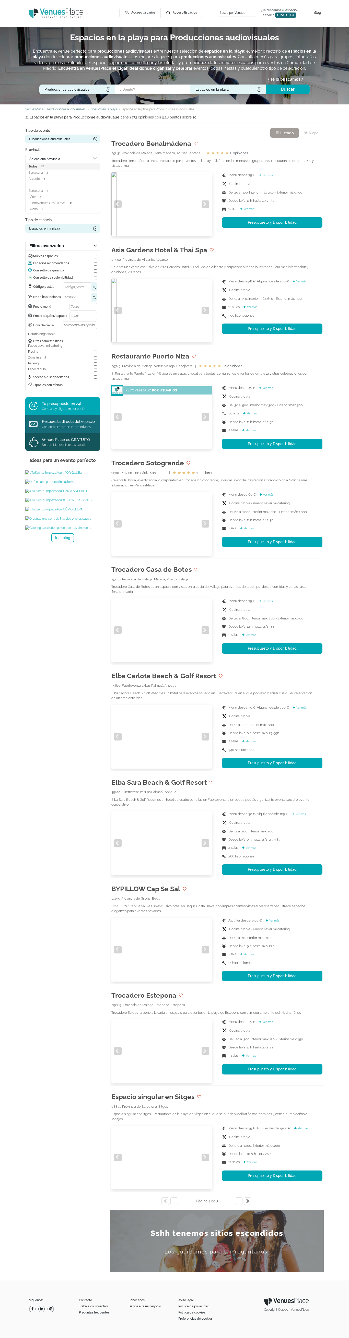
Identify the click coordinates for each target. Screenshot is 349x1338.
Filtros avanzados (46, 245)
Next (205, 204)
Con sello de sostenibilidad (53, 277)
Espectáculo (37, 369)
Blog (317, 12)
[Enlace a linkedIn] (42, 1309)
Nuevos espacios (45, 256)
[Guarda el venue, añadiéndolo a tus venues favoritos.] (195, 143)
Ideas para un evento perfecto (63, 460)
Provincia (33, 150)
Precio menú (42, 306)
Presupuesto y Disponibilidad (272, 222)
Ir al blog (62, 538)
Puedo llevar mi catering (45, 346)
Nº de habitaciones (47, 297)
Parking (33, 363)
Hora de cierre (43, 325)
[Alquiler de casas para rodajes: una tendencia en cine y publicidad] (62, 472)
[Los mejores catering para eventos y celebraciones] (62, 527)
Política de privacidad (194, 1306)
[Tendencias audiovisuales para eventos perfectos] (62, 509)
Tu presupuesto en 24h (62, 403)
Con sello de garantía (48, 270)
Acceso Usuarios (143, 12)
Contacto (85, 1300)
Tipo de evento (37, 130)
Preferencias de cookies (195, 1318)
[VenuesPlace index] (56, 13)
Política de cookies (191, 1312)
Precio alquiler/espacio (50, 316)
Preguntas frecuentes (94, 1312)
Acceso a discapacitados (50, 377)
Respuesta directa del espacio (68, 421)
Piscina (33, 351)
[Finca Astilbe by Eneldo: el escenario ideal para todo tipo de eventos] (62, 491)
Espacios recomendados (51, 263)
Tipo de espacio (38, 220)
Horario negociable (41, 334)
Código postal (43, 287)
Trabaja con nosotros (94, 1306)
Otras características (48, 341)
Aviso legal (186, 1300)
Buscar (288, 89)
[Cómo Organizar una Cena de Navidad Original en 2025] (62, 518)
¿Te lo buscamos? (285, 79)
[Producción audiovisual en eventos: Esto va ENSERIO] (62, 482)
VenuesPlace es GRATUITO (66, 439)
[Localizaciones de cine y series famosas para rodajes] (62, 500)
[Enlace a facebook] (33, 1309)
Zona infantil (37, 357)
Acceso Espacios (185, 12)
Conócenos (137, 1300)
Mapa (313, 133)
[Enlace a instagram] (51, 1309)
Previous (118, 204)
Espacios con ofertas (47, 385)
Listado (286, 133)
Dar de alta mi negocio (145, 1306)
